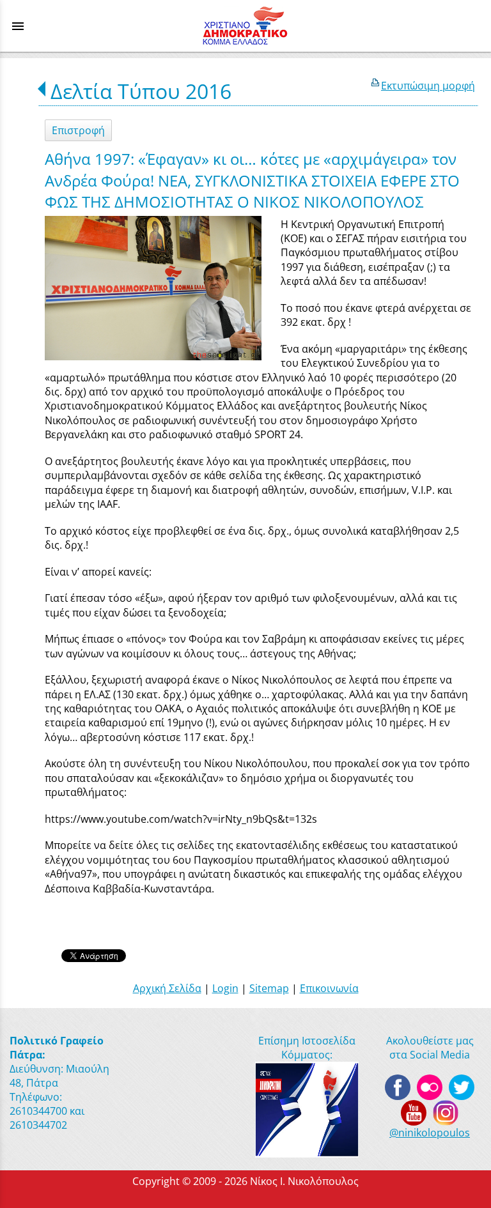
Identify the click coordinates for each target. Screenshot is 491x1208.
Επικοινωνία (329, 988)
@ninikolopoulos (429, 1133)
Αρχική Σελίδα (167, 988)
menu (18, 26)
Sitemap (269, 988)
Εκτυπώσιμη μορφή (428, 86)
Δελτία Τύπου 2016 (141, 91)
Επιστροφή (78, 130)
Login (225, 988)
